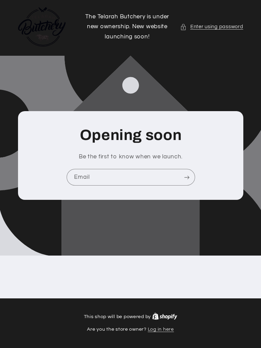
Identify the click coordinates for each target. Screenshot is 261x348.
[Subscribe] (186, 177)
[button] (211, 26)
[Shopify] (164, 316)
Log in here (161, 329)
